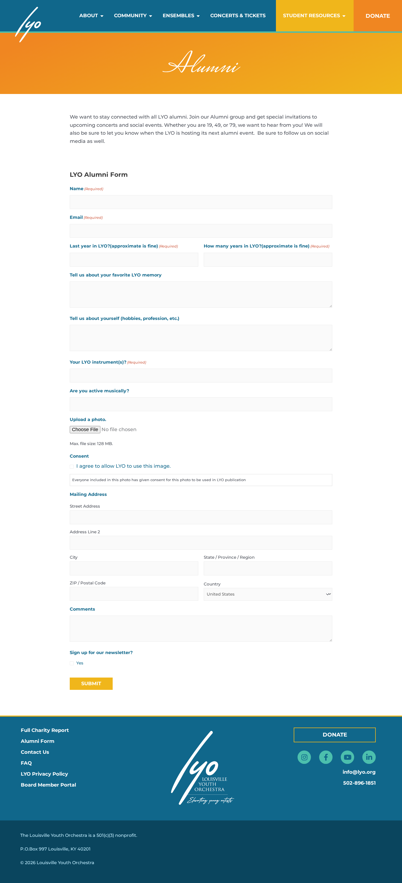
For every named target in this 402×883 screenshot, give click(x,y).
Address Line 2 (85, 531)
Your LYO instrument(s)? (108, 362)
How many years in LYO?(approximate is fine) (266, 246)
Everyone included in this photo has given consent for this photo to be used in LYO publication (159, 480)
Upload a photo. (88, 419)
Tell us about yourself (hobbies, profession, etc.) (124, 318)
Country (212, 584)
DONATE (378, 16)
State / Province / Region (229, 557)
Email (86, 217)
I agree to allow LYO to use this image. (123, 466)
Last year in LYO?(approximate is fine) (124, 246)
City (73, 557)
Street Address (85, 506)
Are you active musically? (99, 390)
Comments (82, 609)
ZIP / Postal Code (88, 582)
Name (86, 188)
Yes (79, 663)
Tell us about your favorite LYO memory (116, 275)
